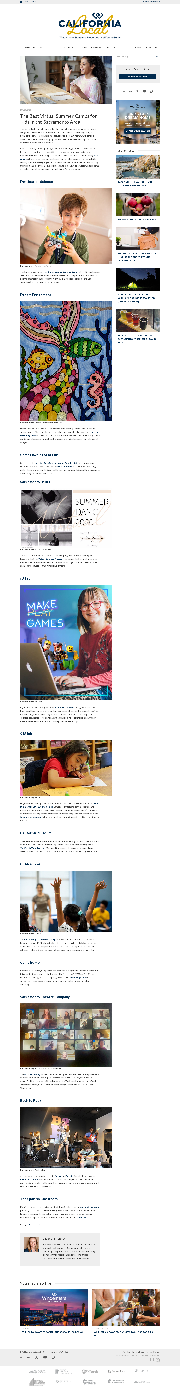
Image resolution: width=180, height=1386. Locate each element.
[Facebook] (124, 91)
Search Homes (133, 48)
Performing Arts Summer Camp (40, 939)
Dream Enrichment (35, 295)
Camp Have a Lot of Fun (39, 455)
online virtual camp (89, 1207)
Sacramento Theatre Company (45, 997)
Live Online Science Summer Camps (60, 272)
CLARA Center (32, 864)
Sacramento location (30, 817)
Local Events (35, 1225)
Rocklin (69, 1176)
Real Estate (69, 48)
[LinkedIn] (130, 91)
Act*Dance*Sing (32, 1074)
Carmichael (81, 1217)
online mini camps (29, 1179)
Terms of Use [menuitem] (138, 1352)
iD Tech (26, 578)
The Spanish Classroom (39, 1199)
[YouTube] (144, 91)
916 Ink (26, 734)
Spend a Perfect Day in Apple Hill (137, 219)
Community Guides (34, 48)
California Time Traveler (33, 848)
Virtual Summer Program (50, 559)
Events (54, 48)
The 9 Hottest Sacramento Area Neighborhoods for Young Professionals (137, 257)
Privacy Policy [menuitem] (152, 1352)
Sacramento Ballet (35, 482)
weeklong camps (78, 977)
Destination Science (36, 182)
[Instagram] (151, 91)
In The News (113, 48)
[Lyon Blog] (90, 25)
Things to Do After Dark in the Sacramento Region (53, 1332)
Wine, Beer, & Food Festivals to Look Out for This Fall (123, 1334)
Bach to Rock (30, 1100)
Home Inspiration (91, 48)
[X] (137, 91)
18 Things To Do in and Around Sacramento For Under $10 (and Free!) (137, 339)
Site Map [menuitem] (126, 1352)
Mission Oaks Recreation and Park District (56, 463)
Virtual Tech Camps (64, 707)
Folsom (58, 1176)
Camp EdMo (30, 962)
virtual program (64, 466)
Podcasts (151, 48)
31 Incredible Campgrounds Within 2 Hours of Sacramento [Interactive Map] (136, 298)
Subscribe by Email (138, 76)
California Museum (35, 833)
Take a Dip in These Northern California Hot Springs (135, 184)
